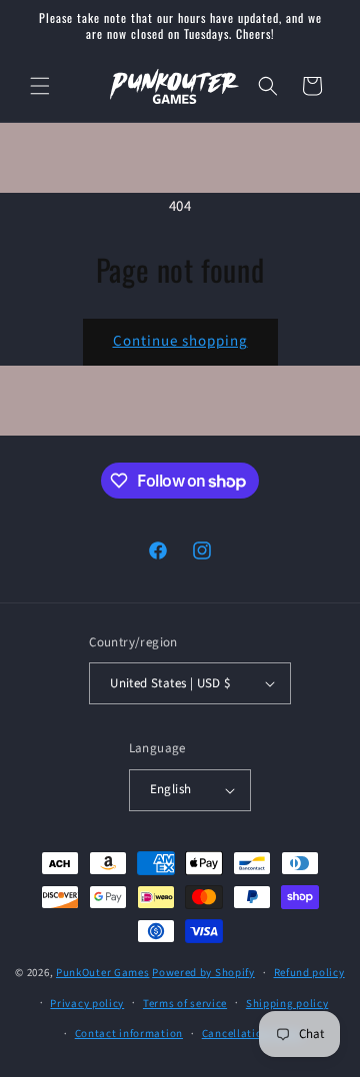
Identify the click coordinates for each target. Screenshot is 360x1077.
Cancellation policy (253, 1033)
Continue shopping (180, 341)
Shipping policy (287, 1003)
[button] (40, 86)
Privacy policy (87, 1003)
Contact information (129, 1033)
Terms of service (185, 1003)
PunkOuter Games (103, 972)
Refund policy (309, 972)
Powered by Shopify (203, 972)
